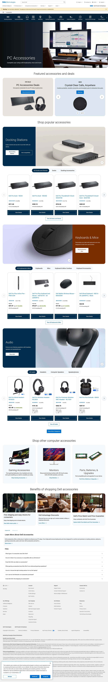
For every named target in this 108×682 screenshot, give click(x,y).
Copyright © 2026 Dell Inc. (9, 630)
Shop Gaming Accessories (18, 478)
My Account (31, 588)
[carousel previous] (58, 97)
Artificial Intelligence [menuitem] (6, 5)
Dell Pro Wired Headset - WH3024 (17, 398)
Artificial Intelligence (7, 603)
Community (82, 588)
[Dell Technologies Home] (9, 2)
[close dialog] (106, 9)
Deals (4, 614)
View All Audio (54, 424)
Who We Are (31, 603)
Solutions (5, 608)
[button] (80, 2)
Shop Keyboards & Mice (82, 250)
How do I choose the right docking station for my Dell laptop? (21, 570)
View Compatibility (25, 152)
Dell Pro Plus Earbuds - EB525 (89, 397)
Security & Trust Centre (85, 611)
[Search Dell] (64, 2)
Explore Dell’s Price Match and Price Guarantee (85, 522)
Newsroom (31, 614)
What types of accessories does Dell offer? (17, 553)
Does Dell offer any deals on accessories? (16, 562)
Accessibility (86, 630)
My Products (31, 596)
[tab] (40, 170)
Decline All (34, 676)
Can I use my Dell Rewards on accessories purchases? (20, 574)
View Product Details (82, 89)
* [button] (96, 518)
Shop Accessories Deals (27, 92)
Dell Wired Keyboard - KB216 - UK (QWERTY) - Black (89, 295)
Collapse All (14, 530)
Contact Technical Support (60, 590)
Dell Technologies (7, 627)
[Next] (104, 195)
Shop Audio (12, 354)
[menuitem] (18, 6)
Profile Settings (32, 593)
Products (5, 606)
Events (81, 606)
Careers (30, 606)
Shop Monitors (53, 478)
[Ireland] (3, 12)
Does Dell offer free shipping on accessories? (17, 578)
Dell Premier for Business (100, 5)
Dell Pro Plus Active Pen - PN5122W (17, 295)
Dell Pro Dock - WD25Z (39, 196)
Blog (81, 603)
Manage (10, 676)
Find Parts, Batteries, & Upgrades (88, 479)
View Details (18, 212)
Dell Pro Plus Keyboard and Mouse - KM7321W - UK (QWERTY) (41, 296)
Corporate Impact (33, 619)
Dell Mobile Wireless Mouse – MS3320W (65, 295)
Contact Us (82, 590)
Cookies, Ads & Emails (63, 630)
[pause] (78, 113)
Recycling (31, 616)
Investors (31, 611)
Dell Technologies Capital (34, 608)
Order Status (31, 590)
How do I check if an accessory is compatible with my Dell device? (23, 558)
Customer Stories (32, 622)
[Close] (50, 663)
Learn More (42, 523)
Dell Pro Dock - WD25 (15, 196)
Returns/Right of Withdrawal (60, 593)
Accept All (45, 676)
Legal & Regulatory (75, 630)
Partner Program (58, 608)
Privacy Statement (35, 630)
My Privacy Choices (47, 630)
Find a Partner (57, 603)
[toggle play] (102, 162)
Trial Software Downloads (85, 614)
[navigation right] (106, 18)
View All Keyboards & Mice (54, 322)
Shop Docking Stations (12, 152)
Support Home (57, 588)
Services (5, 611)
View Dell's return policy (10, 523)
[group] (82, 97)
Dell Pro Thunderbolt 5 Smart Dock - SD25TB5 (88, 197)
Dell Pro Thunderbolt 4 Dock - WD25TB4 (65, 197)
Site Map (5, 588)
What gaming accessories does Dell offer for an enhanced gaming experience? (26, 566)
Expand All (7, 530)
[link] (87, 2)
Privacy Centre (83, 608)
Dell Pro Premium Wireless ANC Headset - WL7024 (64, 398)
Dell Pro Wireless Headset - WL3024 (41, 398)
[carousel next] (102, 97)
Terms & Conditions (22, 630)
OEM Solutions (57, 606)
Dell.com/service (42, 647)
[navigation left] (9, 170)
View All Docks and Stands (54, 218)
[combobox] (43, 2)
